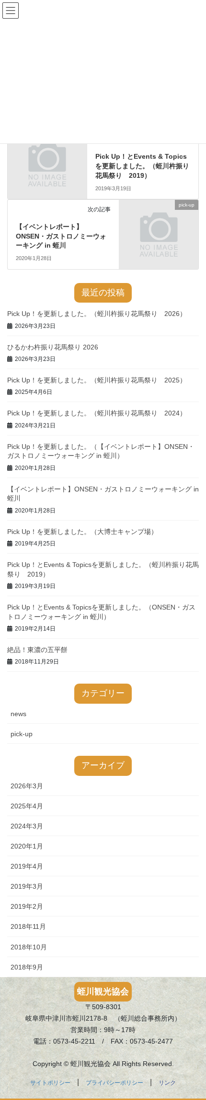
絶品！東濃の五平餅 (37, 649)
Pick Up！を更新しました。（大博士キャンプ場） (82, 531)
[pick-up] (158, 224)
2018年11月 (28, 926)
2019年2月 (27, 906)
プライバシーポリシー (114, 1082)
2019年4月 (27, 866)
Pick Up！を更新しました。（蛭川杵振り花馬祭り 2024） (96, 413)
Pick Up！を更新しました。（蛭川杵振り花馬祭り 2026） (96, 313)
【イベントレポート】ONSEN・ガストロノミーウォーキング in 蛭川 (61, 236)
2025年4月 (27, 806)
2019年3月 (27, 886)
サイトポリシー (50, 1082)
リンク (167, 1082)
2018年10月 (29, 947)
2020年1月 (27, 846)
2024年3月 (27, 826)
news (18, 714)
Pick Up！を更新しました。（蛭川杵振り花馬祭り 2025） (96, 380)
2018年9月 (27, 967)
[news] (47, 153)
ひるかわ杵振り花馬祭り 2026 (52, 347)
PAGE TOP (191, 1058)
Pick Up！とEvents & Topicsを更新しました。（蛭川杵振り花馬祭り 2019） (142, 165)
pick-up (22, 734)
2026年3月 (27, 786)
